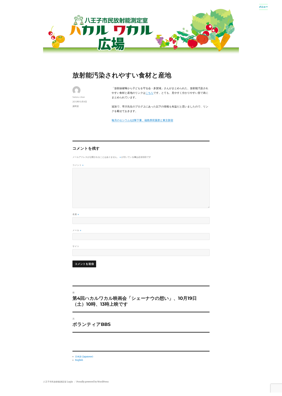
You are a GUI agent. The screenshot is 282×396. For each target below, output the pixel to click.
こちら (149, 92)
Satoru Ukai (78, 97)
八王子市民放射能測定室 (54, 381)
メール (76, 230)
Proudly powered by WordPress (92, 381)
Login (70, 381)
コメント (78, 165)
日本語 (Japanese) (84, 356)
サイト (75, 246)
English (79, 360)
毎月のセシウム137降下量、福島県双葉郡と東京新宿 (142, 120)
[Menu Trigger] (263, 6)
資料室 (75, 106)
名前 (75, 214)
